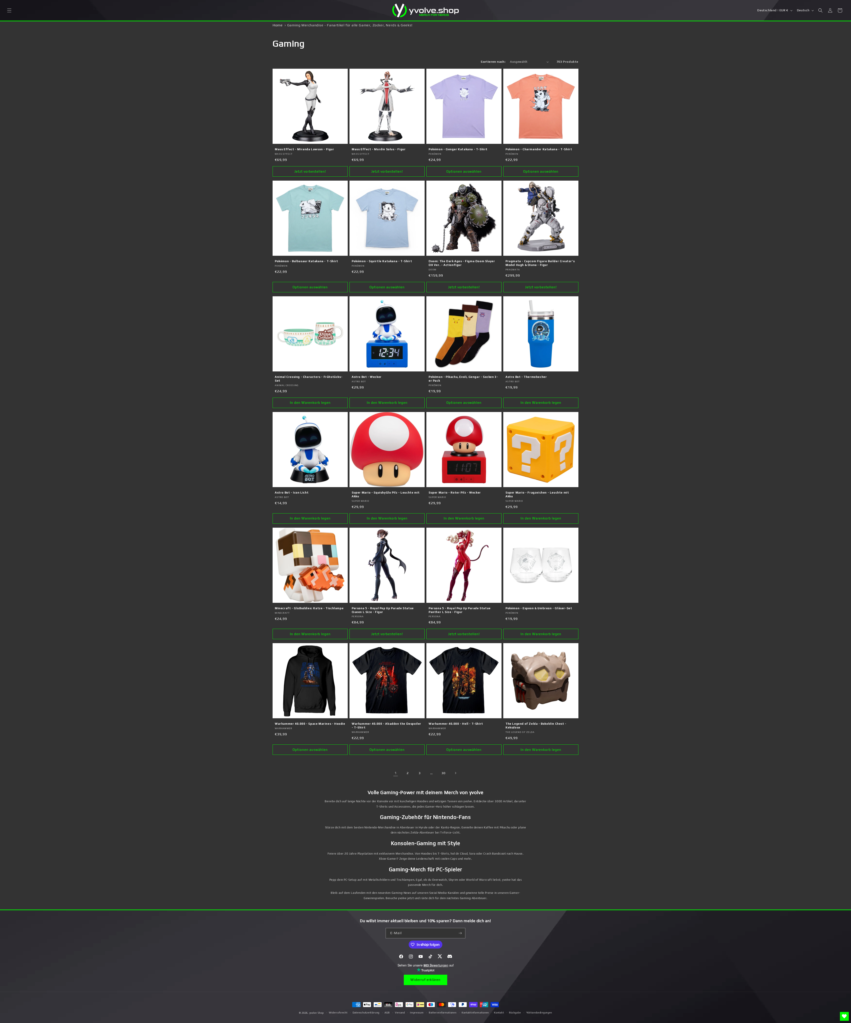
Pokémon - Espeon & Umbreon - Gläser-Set (539, 608)
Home (278, 25)
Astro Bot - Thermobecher (526, 377)
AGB (387, 1012)
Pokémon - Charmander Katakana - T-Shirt (539, 149)
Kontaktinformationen (475, 1012)
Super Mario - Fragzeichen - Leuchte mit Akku (537, 494)
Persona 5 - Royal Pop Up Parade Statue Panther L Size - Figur (460, 610)
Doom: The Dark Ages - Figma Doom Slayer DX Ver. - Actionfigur (462, 263)
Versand (400, 1012)
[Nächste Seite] (455, 773)
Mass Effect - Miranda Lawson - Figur (304, 149)
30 (443, 773)
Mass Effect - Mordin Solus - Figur (379, 149)
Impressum (417, 1012)
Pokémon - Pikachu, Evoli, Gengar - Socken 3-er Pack (463, 378)
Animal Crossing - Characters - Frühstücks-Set (308, 378)
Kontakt (499, 1012)
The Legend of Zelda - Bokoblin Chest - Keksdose (536, 725)
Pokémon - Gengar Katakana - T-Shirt (458, 149)
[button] (9, 10)
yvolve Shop (316, 1012)
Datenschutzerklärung (366, 1012)
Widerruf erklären (425, 980)
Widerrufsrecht (338, 1012)
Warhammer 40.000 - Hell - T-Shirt (456, 723)
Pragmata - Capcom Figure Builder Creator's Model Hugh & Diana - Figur (540, 263)
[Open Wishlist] (844, 1016)
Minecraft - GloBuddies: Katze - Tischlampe (309, 608)
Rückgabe (515, 1012)
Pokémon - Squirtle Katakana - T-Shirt (382, 261)
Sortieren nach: (493, 61)
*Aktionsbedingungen (539, 1012)
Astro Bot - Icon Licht (291, 492)
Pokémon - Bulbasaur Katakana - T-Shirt (306, 261)
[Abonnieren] (460, 933)
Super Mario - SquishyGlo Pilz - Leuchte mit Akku (386, 494)
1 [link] (395, 773)
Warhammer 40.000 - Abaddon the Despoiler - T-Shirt (386, 725)
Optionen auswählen (464, 171)
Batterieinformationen (443, 1012)
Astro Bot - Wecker (367, 377)
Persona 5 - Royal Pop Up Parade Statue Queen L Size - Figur (383, 610)
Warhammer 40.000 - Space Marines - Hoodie (310, 723)
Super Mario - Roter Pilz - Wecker (455, 492)
